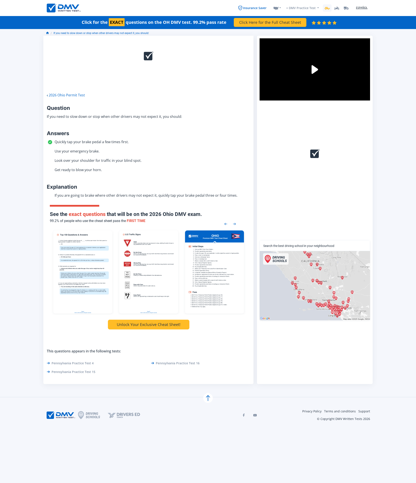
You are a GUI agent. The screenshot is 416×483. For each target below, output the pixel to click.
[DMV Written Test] (63, 8)
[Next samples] (234, 223)
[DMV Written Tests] (208, 398)
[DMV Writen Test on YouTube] (255, 415)
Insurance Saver (254, 8)
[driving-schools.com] (93, 415)
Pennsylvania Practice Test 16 (178, 363)
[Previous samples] (225, 223)
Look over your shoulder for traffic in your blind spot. (98, 160)
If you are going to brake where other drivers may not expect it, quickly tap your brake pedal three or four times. (146, 195)
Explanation (62, 187)
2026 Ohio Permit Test (67, 95)
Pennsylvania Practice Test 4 (73, 363)
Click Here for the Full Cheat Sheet (270, 22)
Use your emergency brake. (77, 151)
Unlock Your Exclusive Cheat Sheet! (148, 324)
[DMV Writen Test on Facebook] (244, 415)
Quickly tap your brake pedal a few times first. (92, 141)
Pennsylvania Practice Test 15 (73, 372)
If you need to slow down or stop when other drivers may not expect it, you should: (101, 33)
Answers (58, 133)
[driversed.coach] (128, 415)
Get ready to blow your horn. (78, 169)
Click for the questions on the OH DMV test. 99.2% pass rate (154, 22)
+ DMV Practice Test (301, 8)
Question (58, 108)
